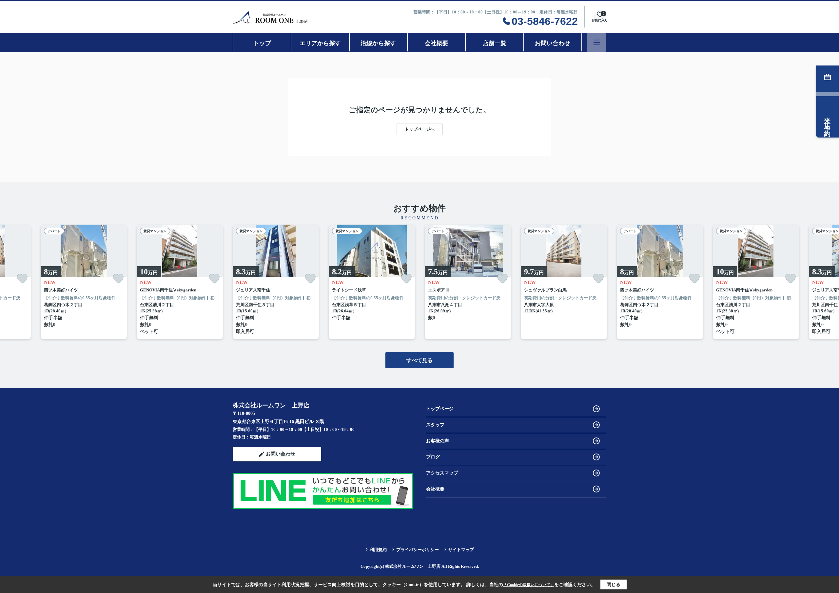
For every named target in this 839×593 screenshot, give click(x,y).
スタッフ (435, 424)
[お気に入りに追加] (22, 278)
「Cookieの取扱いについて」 (528, 585)
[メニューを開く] (596, 42)
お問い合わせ (552, 43)
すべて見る (419, 360)
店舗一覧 (494, 43)
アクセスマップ (442, 473)
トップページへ (420, 129)
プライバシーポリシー (417, 549)
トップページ (440, 408)
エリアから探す (320, 43)
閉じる (613, 584)
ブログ (433, 456)
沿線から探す (378, 43)
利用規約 (378, 549)
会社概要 (436, 43)
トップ (262, 43)
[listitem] (276, 282)
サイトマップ (461, 549)
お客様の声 (437, 440)
